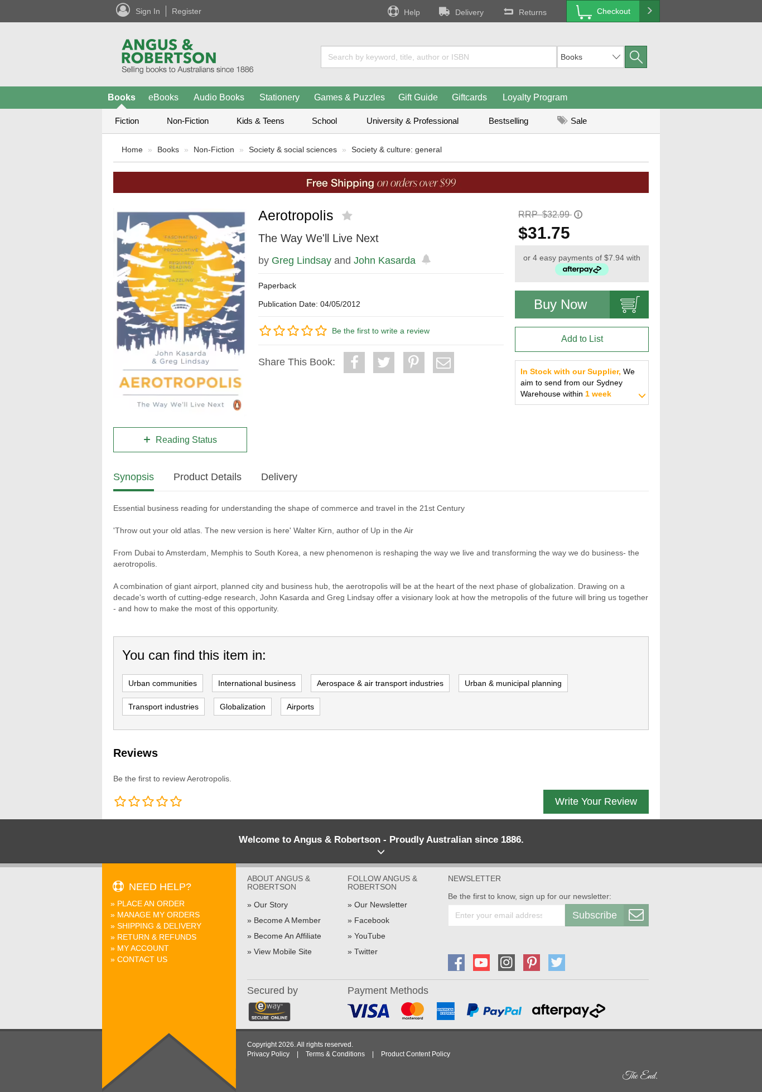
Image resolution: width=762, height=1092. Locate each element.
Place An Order (151, 903)
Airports (300, 706)
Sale (577, 120)
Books (122, 97)
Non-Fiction (188, 120)
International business (257, 683)
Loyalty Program (535, 97)
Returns (533, 12)
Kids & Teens (260, 120)
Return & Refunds (156, 936)
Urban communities (162, 683)
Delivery (469, 12)
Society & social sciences (293, 149)
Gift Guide (418, 97)
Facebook (371, 920)
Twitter (366, 951)
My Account (143, 948)
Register (186, 11)
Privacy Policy (268, 1054)
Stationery (279, 97)
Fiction (127, 120)
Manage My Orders (158, 914)
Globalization (243, 706)
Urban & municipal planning (513, 683)
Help (412, 12)
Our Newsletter (380, 904)
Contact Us (142, 959)
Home (132, 149)
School (324, 120)
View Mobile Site (283, 951)
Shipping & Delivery (159, 925)
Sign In (148, 11)
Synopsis (133, 476)
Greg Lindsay (301, 260)
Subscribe (594, 915)
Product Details (207, 476)
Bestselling (508, 120)
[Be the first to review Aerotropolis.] (348, 216)
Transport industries (163, 706)
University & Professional (412, 120)
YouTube (369, 935)
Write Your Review (596, 801)
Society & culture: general (396, 149)
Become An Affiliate (287, 935)
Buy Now (560, 304)
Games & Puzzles (349, 97)
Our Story (271, 904)
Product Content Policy (415, 1054)
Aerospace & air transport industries (380, 683)
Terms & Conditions (335, 1054)
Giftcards (469, 97)
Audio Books (219, 97)
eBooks (163, 97)
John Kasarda (385, 260)
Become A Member (287, 920)
